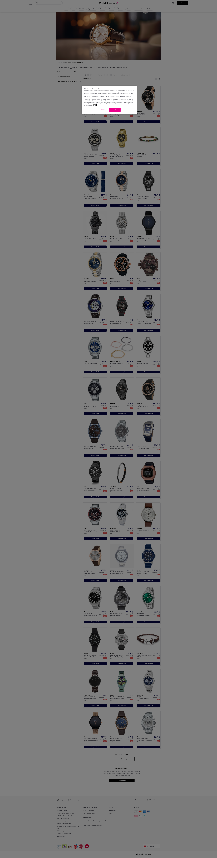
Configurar (102, 109)
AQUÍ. (95, 105)
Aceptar (115, 109)
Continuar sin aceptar (130, 88)
